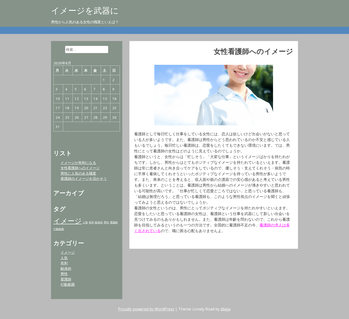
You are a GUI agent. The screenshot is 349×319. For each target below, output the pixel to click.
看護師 (114, 222)
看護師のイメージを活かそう (84, 178)
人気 (85, 222)
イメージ (67, 220)
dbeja (225, 309)
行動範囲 (58, 229)
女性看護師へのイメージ (80, 167)
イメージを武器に (85, 10)
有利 (91, 222)
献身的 (99, 222)
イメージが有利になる (78, 162)
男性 (106, 222)
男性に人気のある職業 (78, 173)
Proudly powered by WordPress (146, 309)
